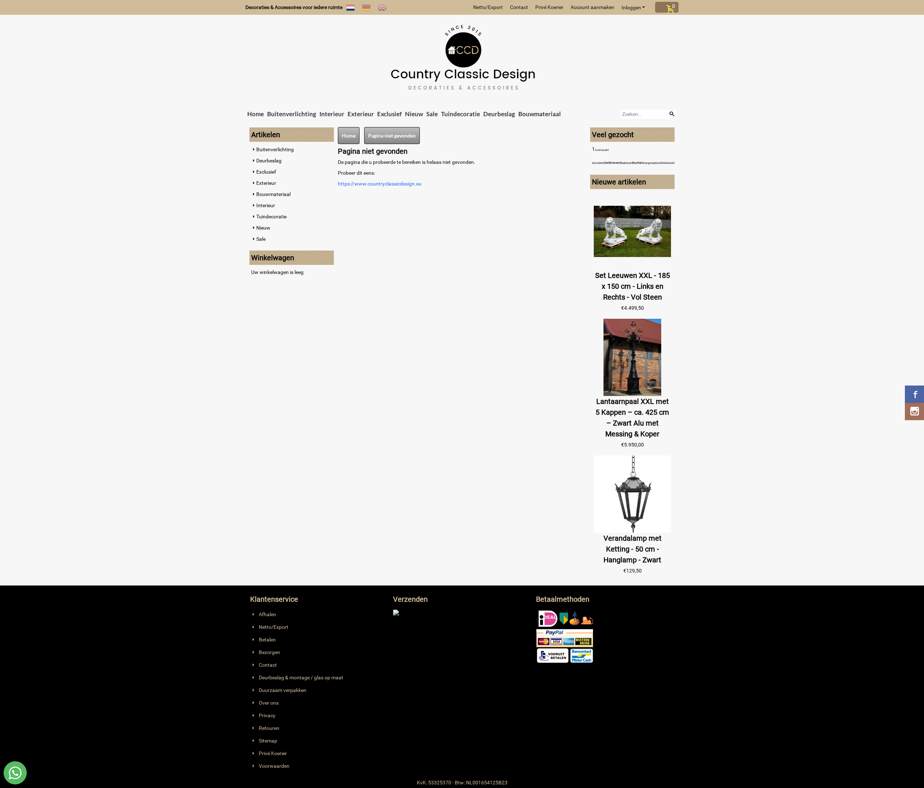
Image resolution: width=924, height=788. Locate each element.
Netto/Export (488, 7)
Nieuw (414, 114)
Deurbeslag (499, 114)
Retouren (269, 728)
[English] (382, 7)
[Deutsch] (366, 7)
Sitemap (268, 741)
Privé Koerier (549, 7)
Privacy (267, 715)
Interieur (331, 114)
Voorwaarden (274, 766)
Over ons (269, 703)
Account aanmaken (592, 7)
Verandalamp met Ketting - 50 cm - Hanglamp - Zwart (632, 549)
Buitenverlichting (291, 114)
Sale (432, 114)
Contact (519, 7)
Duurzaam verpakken (282, 690)
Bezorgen (269, 652)
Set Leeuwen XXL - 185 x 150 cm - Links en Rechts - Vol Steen (632, 286)
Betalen (267, 640)
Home (255, 114)
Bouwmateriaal (539, 114)
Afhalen (267, 614)
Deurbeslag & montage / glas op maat (301, 677)
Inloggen (631, 7)
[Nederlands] (350, 7)
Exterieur (361, 114)
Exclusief (389, 114)
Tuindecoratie (460, 114)
